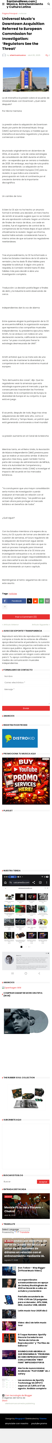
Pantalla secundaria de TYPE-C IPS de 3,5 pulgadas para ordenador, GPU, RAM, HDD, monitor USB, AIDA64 (33, 1300)
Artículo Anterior (11, 625)
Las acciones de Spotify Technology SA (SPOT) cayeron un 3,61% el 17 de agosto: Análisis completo (32, 1384)
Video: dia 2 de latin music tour (32, 1324)
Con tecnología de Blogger (18, 1395)
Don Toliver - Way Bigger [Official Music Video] (31, 1269)
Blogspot (20, 1418)
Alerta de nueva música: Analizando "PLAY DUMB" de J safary (34, 1371)
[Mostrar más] (4, 606)
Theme (43, 1418)
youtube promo (39, 1423)
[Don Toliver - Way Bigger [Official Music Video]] (9, 1271)
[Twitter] (29, 600)
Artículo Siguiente (40, 625)
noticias (22, 13)
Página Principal (9, 13)
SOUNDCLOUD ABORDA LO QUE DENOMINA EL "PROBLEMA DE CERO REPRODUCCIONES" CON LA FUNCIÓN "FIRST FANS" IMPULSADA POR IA (34, 1357)
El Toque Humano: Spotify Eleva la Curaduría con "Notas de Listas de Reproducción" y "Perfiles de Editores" (34, 1340)
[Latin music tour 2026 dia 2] (9, 1313)
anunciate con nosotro (16, 1423)
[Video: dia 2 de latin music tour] (9, 1325)
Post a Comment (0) (26, 616)
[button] (3, 4)
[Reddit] (35, 600)
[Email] (47, 600)
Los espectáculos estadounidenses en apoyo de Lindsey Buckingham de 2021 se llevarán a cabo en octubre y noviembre (33, 1285)
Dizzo (4, 1400)
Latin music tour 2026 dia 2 (32, 1310)
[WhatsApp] (41, 600)
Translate (24, 1232)
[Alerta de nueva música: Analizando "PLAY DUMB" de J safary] (9, 1371)
